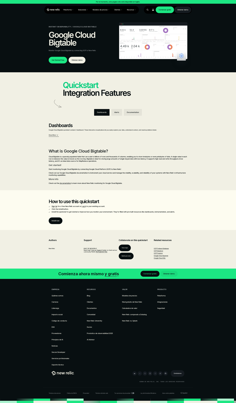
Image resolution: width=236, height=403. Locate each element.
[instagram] (155, 373)
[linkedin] (150, 373)
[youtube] (134, 373)
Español (184, 393)
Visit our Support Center (98, 250)
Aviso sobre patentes (168, 393)
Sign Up (54, 206)
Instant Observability (60, 26)
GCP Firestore (158, 253)
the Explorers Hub (101, 252)
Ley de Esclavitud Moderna (148, 393)
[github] (145, 373)
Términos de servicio (55, 393)
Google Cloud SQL (160, 258)
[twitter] (140, 373)
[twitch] (160, 373)
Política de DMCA (72, 393)
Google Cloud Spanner (161, 256)
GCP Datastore (158, 251)
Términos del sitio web (101, 393)
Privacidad (86, 393)
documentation (65, 183)
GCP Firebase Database (161, 248)
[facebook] (165, 373)
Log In (84, 206)
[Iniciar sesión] (153, 10)
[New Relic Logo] (53, 9)
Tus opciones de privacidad (122, 393)
